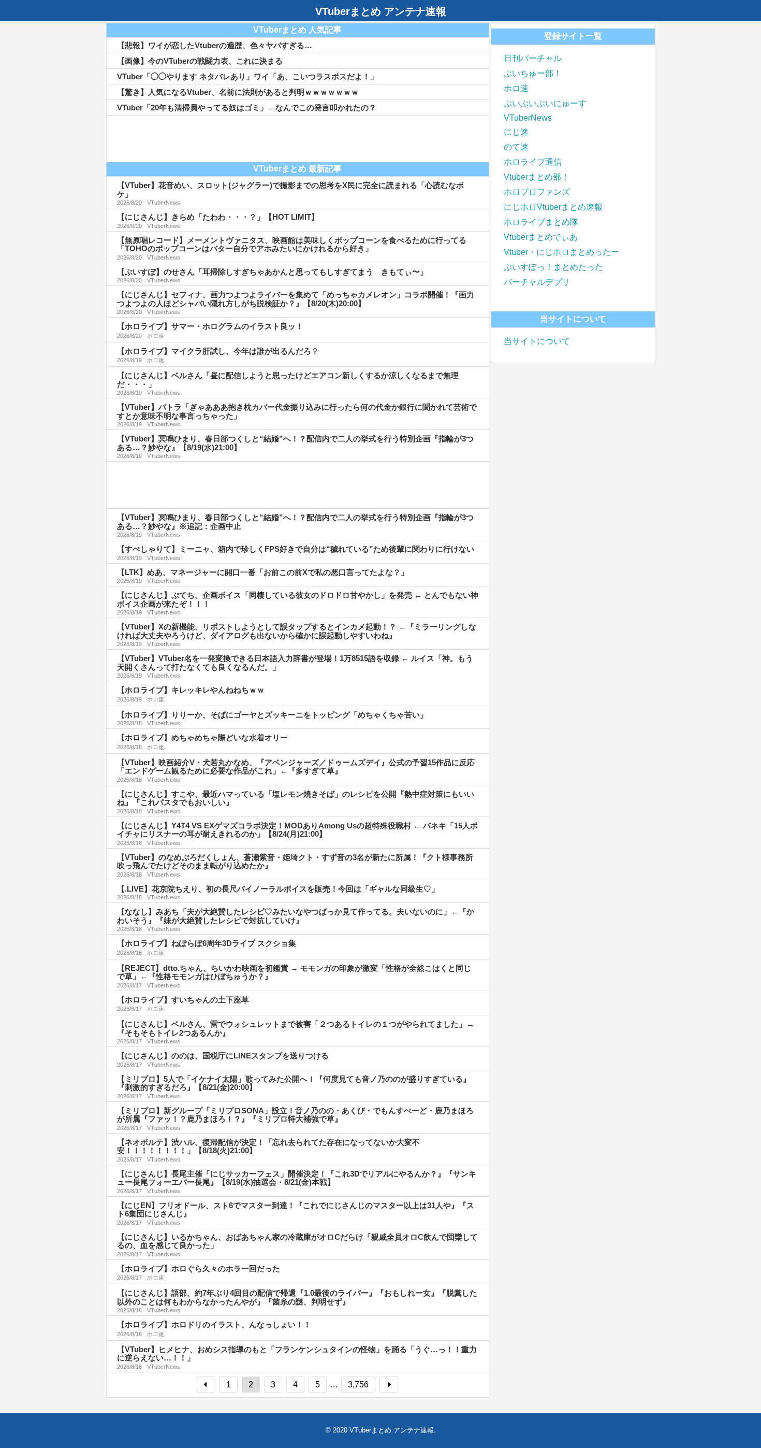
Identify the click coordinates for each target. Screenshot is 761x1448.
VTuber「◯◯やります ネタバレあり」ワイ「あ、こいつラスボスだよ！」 (247, 76)
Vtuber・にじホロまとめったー (561, 252)
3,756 (358, 1384)
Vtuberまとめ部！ (536, 177)
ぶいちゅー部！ (533, 73)
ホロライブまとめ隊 (541, 222)
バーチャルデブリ (537, 282)
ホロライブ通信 (533, 161)
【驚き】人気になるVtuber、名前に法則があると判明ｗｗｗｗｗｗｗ (238, 92)
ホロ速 (516, 88)
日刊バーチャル (533, 58)
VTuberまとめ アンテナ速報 (380, 11)
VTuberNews (528, 117)
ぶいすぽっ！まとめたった (553, 267)
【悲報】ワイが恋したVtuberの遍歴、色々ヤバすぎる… (214, 45)
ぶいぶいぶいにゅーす (545, 103)
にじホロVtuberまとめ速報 (553, 207)
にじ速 (516, 131)
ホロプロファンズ (537, 192)
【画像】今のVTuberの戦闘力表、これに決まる (200, 60)
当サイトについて (537, 341)
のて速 (516, 146)
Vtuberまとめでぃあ (541, 237)
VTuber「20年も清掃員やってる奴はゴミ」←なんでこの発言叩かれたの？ (246, 107)
